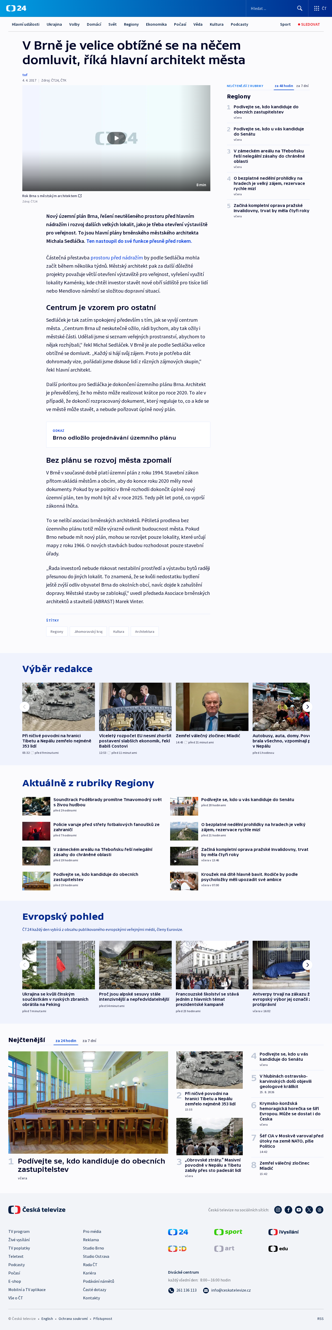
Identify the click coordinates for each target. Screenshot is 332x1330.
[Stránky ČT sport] (228, 1231)
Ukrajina (54, 24)
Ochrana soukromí (73, 1318)
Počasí (180, 24)
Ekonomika (156, 24)
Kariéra (89, 1272)
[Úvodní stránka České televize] (37, 1210)
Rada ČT (90, 1264)
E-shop (14, 1281)
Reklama (91, 1239)
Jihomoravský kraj (88, 631)
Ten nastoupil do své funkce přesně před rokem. (139, 241)
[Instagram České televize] (278, 1210)
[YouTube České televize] (299, 1210)
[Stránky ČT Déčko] (177, 1248)
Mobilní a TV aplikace (27, 1289)
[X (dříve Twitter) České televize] (309, 1210)
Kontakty (91, 1297)
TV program (19, 1231)
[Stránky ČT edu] (278, 1248)
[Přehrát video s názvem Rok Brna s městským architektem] (116, 138)
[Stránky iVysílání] (283, 1231)
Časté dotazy (94, 1289)
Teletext (16, 1256)
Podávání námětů (98, 1281)
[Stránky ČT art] (224, 1248)
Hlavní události (25, 24)
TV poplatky (19, 1248)
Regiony (131, 24)
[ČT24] (16, 8)
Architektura (144, 631)
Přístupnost (102, 1318)
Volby (74, 24)
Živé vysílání (19, 1239)
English (47, 1318)
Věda (198, 24)
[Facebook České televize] (288, 1210)
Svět (112, 24)
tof (24, 74)
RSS (320, 1318)
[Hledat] (300, 8)
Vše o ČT (15, 1297)
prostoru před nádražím (117, 257)
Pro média (92, 1231)
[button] (116, 138)
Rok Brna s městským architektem (49, 195)
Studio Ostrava (96, 1256)
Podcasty (239, 24)
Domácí (94, 24)
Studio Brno (93, 1248)
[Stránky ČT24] (178, 1231)
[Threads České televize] (319, 1210)
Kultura (217, 24)
